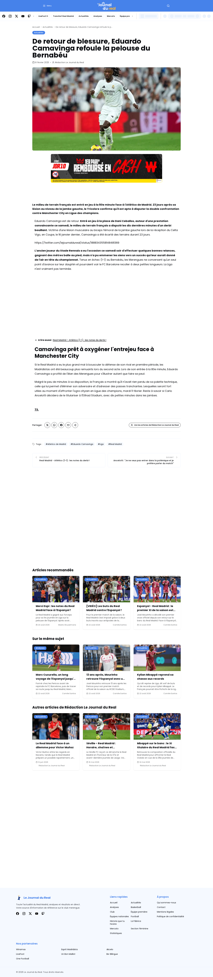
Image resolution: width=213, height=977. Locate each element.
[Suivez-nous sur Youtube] (22, 16)
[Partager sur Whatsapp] (54, 425)
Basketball (136, 907)
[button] (47, 5)
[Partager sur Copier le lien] (75, 425)
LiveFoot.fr (43, 16)
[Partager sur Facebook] (61, 425)
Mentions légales (165, 911)
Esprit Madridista (69, 949)
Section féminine (139, 928)
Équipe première (127, 16)
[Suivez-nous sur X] (16, 16)
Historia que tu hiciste (117, 922)
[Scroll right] (132, 16)
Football (135, 916)
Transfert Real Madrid (63, 16)
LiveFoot (20, 954)
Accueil (36, 27)
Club (112, 911)
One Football (22, 958)
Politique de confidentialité (170, 916)
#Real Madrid (115, 444)
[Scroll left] (33, 16)
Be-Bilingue (112, 954)
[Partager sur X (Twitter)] (47, 425)
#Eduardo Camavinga (82, 444)
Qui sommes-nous (166, 902)
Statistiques (116, 933)
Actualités (84, 16)
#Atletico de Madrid (56, 444)
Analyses (97, 16)
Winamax (21, 949)
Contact (161, 907)
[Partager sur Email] (68, 425)
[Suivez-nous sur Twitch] (29, 16)
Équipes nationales (119, 916)
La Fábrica (136, 921)
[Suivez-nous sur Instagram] (10, 16)
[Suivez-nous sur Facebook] (3, 16)
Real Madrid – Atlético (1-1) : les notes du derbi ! (79, 340)
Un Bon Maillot (68, 954)
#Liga (101, 444)
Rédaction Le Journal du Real (69, 62)
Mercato (111, 16)
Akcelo (109, 949)
